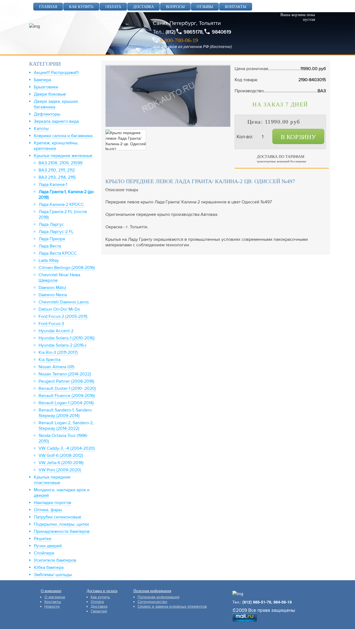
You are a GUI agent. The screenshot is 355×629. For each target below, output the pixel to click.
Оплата (97, 601)
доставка (143, 7)
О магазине (54, 597)
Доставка (99, 606)
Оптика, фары (48, 510)
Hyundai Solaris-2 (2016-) (62, 345)
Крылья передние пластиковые (52, 479)
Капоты (41, 128)
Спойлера (44, 553)
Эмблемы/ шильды (53, 574)
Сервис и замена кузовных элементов (172, 606)
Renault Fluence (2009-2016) (67, 395)
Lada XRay (49, 260)
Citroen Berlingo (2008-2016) (67, 267)
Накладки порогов (52, 502)
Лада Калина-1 (53, 184)
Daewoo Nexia (53, 295)
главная (48, 7)
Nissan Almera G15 (56, 367)
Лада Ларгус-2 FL (56, 231)
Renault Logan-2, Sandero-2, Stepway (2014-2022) (66, 425)
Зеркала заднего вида (56, 121)
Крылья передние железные (63, 155)
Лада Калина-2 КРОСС (61, 204)
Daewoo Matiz (52, 287)
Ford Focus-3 (51, 323)
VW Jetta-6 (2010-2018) (61, 463)
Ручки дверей (48, 546)
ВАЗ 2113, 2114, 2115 (57, 177)
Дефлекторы (47, 114)
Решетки (42, 538)
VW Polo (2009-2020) (60, 470)
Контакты (52, 601)
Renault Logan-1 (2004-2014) (66, 403)
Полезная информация (158, 597)
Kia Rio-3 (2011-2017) (58, 352)
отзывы (205, 7)
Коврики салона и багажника (63, 136)
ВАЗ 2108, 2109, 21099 (60, 163)
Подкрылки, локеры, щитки (61, 524)
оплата (113, 7)
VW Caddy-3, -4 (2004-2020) (67, 448)
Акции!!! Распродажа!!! (56, 72)
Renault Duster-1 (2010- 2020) (67, 388)
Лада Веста (50, 246)
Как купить (100, 597)
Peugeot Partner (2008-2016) (66, 381)
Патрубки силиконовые (57, 517)
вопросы (175, 7)
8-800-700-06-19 (179, 40)
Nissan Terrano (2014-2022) (65, 374)
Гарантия (99, 611)
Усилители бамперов (55, 560)
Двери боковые (50, 94)
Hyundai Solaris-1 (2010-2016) (67, 338)
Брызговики (46, 87)
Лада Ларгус (51, 224)
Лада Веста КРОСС (58, 253)
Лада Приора (52, 239)
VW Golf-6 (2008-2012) (61, 455)
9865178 (193, 32)
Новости (52, 606)
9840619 (221, 32)
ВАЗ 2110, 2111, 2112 (57, 170)
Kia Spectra (49, 359)
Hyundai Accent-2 (56, 331)
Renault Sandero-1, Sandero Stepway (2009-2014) (65, 412)
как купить (81, 7)
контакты (235, 7)
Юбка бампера (49, 567)
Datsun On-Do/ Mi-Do (59, 309)
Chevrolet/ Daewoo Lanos (64, 302)
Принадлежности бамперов (62, 531)
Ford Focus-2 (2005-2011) (63, 316)
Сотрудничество (152, 601)
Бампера (42, 80)
